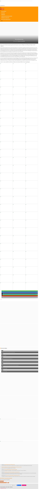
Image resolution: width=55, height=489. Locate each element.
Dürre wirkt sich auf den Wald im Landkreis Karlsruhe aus (13, 475)
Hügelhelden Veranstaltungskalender (6, 478)
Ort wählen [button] (3, 11)
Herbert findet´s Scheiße (4, 371)
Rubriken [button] (3, 14)
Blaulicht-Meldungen (6, 19)
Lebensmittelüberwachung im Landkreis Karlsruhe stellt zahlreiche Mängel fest (10, 365)
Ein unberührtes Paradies (4, 368)
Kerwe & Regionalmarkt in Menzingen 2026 (9, 464)
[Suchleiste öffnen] (0, 7)
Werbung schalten (5, 17)
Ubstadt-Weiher (23, 41)
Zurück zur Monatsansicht (3, 482)
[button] (2, 291)
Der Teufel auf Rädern (4, 355)
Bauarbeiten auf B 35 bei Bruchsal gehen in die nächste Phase (8, 352)
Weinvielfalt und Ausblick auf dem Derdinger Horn (7, 358)
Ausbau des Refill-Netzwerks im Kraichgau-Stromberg (10, 469)
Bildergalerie (19, 41)
